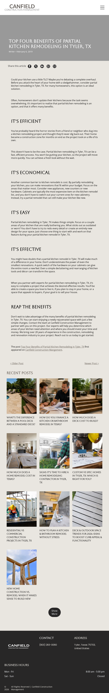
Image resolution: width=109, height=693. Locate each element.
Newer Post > (92, 363)
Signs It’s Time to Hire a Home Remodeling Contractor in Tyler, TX (54, 477)
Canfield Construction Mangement (43, 349)
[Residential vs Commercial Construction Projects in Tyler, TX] (22, 509)
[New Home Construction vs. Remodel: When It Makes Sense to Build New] (22, 567)
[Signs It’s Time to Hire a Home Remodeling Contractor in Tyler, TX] (54, 451)
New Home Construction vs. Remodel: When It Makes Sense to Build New (22, 593)
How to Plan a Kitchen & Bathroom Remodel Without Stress (54, 534)
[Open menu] (102, 7)
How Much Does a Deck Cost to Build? (85, 419)
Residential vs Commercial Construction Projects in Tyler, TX (19, 535)
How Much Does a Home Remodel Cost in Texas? (21, 475)
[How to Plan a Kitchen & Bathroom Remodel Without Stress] (54, 509)
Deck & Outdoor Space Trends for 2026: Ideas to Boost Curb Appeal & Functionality (87, 535)
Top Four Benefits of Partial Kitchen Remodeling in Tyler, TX (52, 346)
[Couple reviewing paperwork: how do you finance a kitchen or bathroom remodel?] (54, 396)
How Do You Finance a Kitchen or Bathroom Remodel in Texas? (53, 421)
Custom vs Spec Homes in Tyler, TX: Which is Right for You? (86, 475)
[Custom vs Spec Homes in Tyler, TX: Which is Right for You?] (87, 451)
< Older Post (16, 363)
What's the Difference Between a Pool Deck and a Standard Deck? (21, 421)
